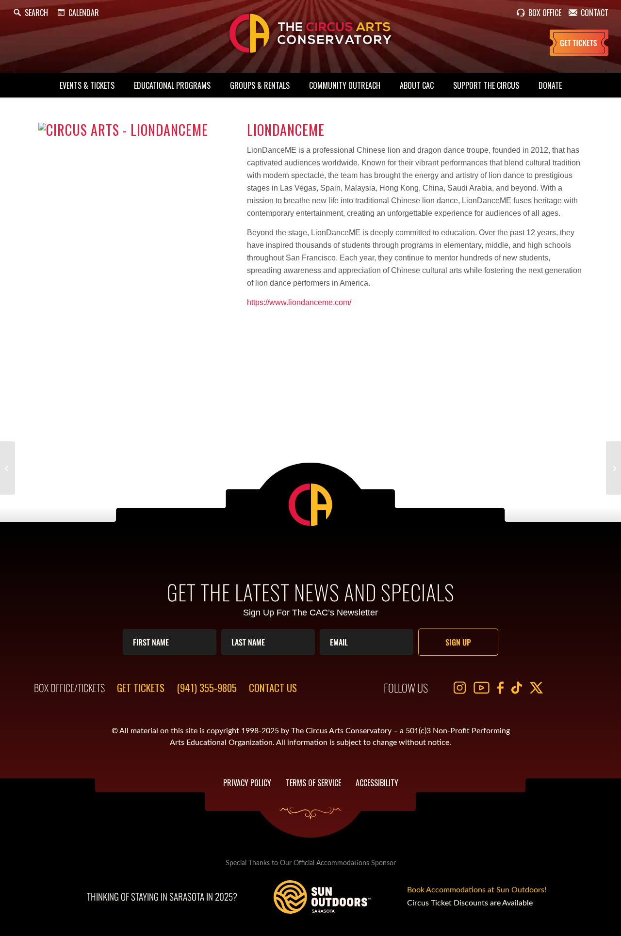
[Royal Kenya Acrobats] (7, 468)
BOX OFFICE (544, 12)
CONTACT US (273, 687)
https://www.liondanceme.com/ (299, 302)
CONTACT (594, 12)
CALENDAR (83, 12)
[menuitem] (87, 85)
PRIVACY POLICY (247, 783)
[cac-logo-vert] (310, 33)
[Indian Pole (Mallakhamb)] (613, 468)
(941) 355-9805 (207, 687)
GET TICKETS (140, 687)
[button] (30, 12)
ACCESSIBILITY (377, 783)
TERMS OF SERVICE (313, 783)
